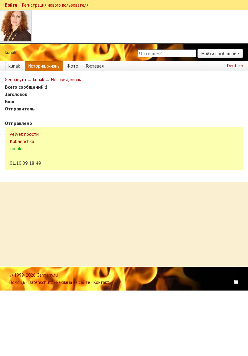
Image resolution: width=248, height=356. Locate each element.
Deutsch (235, 65)
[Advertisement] (124, 224)
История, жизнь (44, 66)
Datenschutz (40, 282)
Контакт (101, 282)
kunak (14, 66)
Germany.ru (15, 79)
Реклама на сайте (73, 282)
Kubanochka (22, 141)
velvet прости (24, 134)
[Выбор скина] (234, 282)
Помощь (17, 282)
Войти (11, 5)
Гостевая (95, 66)
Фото (72, 66)
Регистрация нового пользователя (55, 5)
